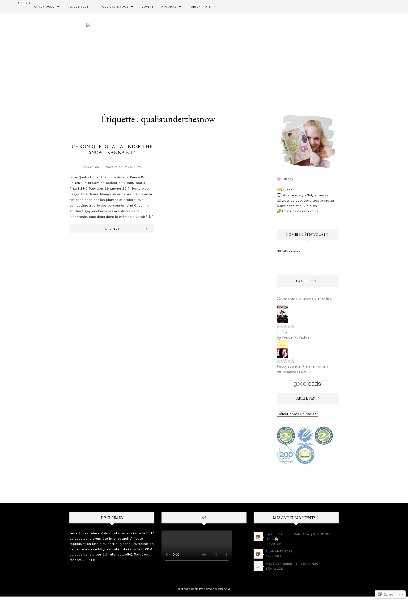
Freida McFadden (296, 337)
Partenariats (200, 6)
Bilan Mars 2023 (279, 551)
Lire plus (112, 228)
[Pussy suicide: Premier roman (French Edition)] (282, 348)
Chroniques (44, 6)
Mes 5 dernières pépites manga (291, 564)
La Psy (282, 331)
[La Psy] (282, 314)
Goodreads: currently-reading (304, 298)
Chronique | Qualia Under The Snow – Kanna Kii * (112, 149)
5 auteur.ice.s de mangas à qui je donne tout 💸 (298, 536)
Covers (148, 6)
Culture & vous (115, 6)
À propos (169, 6)
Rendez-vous (78, 6)
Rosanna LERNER (296, 372)
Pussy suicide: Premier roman (302, 366)
